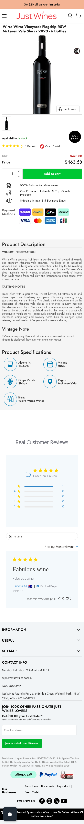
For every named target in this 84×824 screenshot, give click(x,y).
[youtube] (64, 801)
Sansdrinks (31, 787)
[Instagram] (49, 801)
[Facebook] (42, 801)
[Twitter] (57, 801)
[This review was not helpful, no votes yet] (67, 598)
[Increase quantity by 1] (19, 171)
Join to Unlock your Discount (22, 743)
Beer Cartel (32, 792)
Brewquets (47, 787)
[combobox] (61, 547)
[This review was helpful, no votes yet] (59, 598)
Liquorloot (63, 787)
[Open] (10, 814)
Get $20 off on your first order (42, 4)
